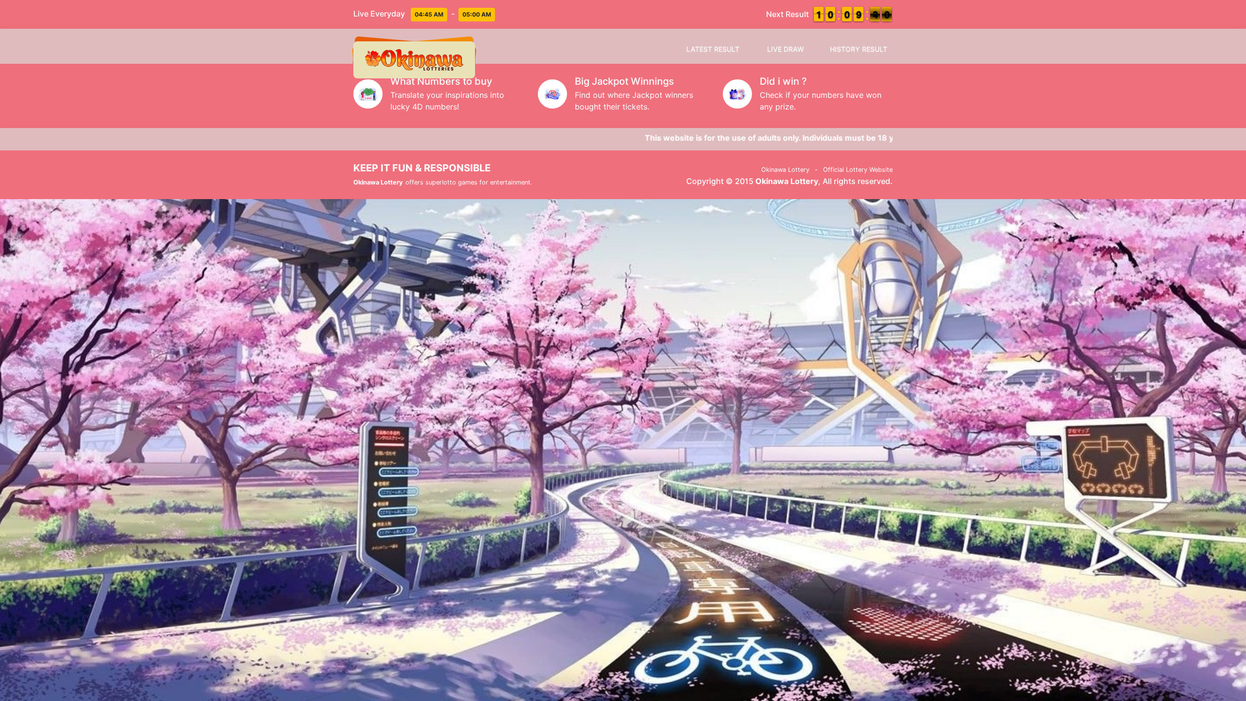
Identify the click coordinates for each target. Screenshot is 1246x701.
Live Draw (785, 49)
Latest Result (712, 49)
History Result (858, 49)
